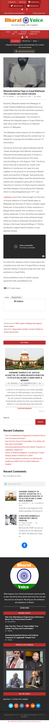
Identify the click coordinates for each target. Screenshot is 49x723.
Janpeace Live (9, 197)
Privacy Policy (9, 714)
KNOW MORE (24, 608)
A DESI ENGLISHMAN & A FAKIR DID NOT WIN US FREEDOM (29, 518)
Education (11, 622)
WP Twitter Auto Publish (15, 721)
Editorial (24, 385)
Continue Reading (24, 408)
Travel (10, 631)
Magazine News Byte (30, 714)
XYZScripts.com (36, 721)
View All (42, 411)
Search (6, 418)
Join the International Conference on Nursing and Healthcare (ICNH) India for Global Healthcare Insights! (23, 461)
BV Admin (18, 301)
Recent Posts (16, 297)
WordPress (24, 716)
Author (7, 297)
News (39, 97)
